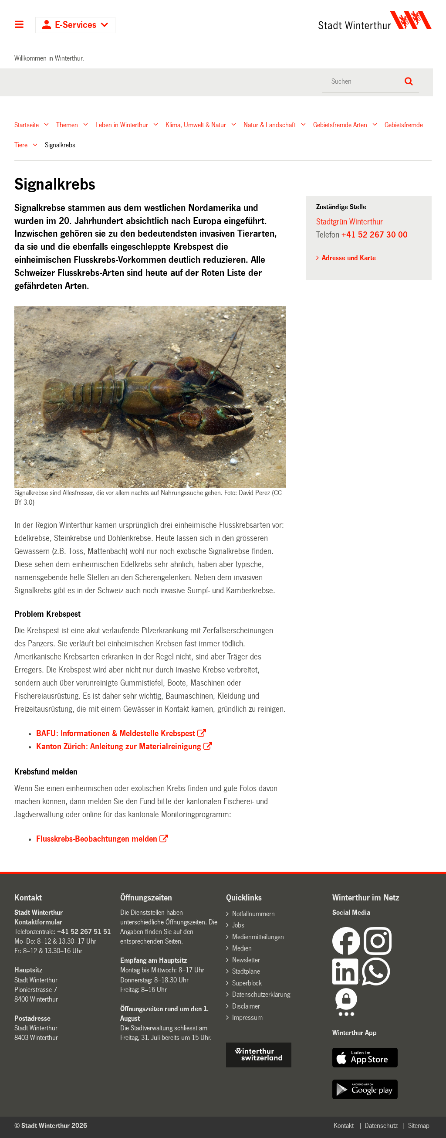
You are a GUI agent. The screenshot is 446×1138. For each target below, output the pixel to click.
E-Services (75, 25)
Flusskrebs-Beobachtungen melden (96, 839)
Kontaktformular (38, 922)
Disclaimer (246, 1006)
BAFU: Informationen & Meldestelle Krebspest (115, 733)
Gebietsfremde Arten (340, 124)
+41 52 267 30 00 (374, 235)
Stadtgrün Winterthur (349, 221)
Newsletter (246, 960)
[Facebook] (348, 952)
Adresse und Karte (349, 258)
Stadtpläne (246, 971)
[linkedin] (347, 983)
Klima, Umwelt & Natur (196, 124)
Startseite (26, 124)
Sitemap (418, 1125)
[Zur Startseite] (321, 20)
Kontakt (344, 1125)
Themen (67, 124)
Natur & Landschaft (269, 124)
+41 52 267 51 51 (84, 931)
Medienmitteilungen (258, 937)
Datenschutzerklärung (261, 994)
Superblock (247, 983)
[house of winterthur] (258, 1065)
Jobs (238, 925)
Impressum (247, 1017)
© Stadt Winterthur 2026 (50, 1125)
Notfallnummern (253, 913)
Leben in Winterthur (121, 124)
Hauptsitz (28, 970)
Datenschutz (381, 1125)
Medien (242, 948)
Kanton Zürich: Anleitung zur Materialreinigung (118, 746)
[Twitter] (392, 952)
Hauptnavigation (19, 25)
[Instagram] (378, 952)
